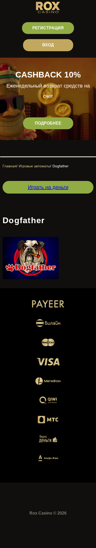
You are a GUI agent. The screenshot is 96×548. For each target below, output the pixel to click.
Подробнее (48, 123)
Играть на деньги (48, 187)
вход (48, 45)
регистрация (48, 28)
